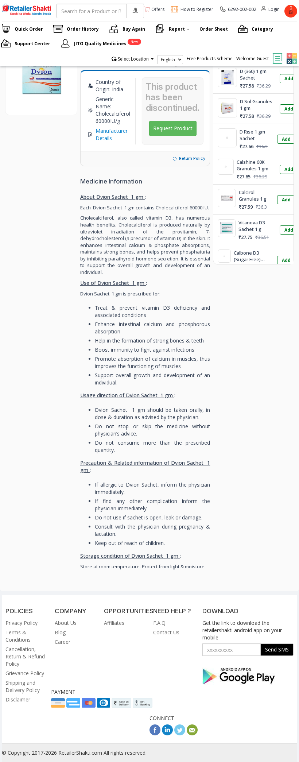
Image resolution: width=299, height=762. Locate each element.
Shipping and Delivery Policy (22, 686)
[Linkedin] (167, 733)
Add (288, 79)
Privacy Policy (21, 622)
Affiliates (114, 622)
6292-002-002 (242, 9)
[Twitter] (179, 733)
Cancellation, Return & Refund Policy (25, 656)
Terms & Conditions (18, 636)
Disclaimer (17, 699)
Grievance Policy (24, 673)
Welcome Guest (252, 58)
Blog (60, 632)
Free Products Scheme (210, 58)
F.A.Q (159, 622)
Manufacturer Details (112, 134)
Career (62, 641)
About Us (66, 622)
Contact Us (166, 632)
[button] (291, 53)
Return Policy (192, 158)
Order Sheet (213, 29)
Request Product (173, 128)
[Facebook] (155, 733)
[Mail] (192, 733)
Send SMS (277, 649)
